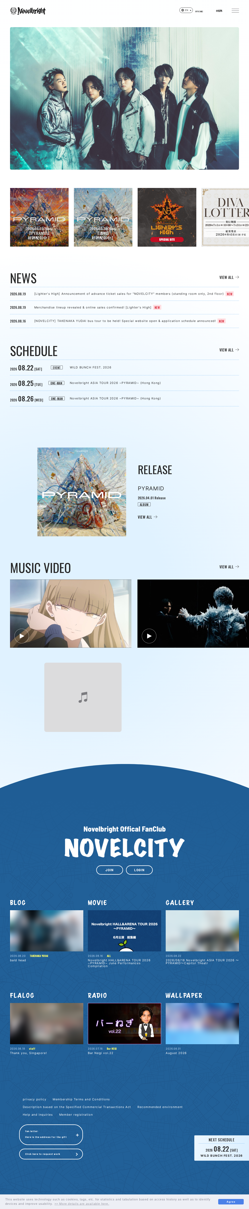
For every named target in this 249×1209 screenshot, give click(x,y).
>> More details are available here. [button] (82, 1203)
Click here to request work (42, 1153)
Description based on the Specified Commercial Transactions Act (77, 1107)
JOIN (109, 870)
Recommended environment (160, 1107)
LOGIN (139, 870)
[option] (39, 217)
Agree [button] (231, 1201)
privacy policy (34, 1099)
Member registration (76, 1114)
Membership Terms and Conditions (81, 1099)
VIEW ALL (226, 277)
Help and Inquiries (38, 1114)
